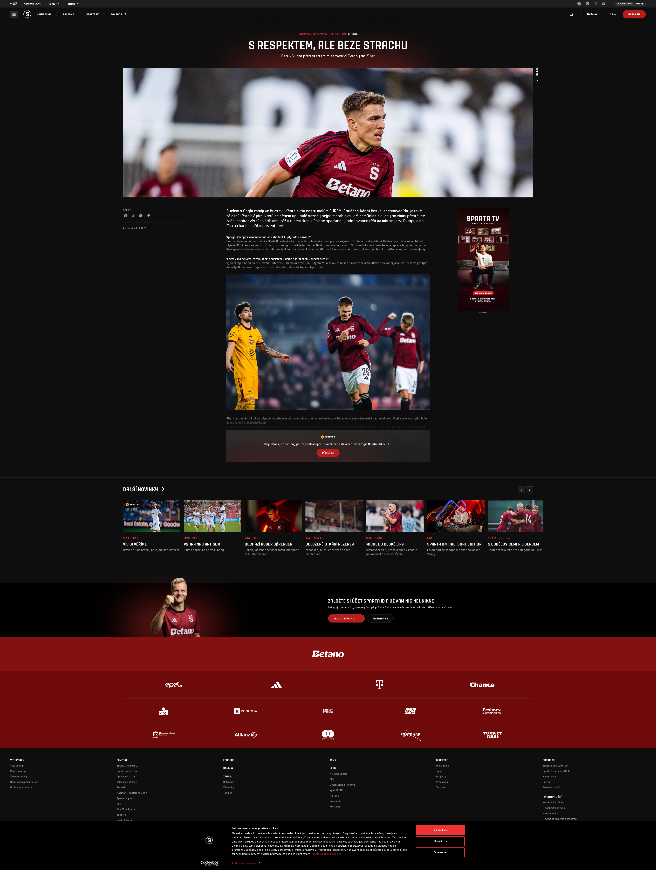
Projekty (441, 776)
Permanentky (18, 770)
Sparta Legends (126, 798)
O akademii (442, 765)
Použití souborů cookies (326, 853)
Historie (334, 795)
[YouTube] (604, 4)
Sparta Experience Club (556, 770)
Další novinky (140, 489)
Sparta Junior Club (127, 770)
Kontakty (335, 806)
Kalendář (228, 781)
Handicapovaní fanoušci (24, 781)
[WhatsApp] (141, 215)
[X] (595, 4)
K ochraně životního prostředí (560, 818)
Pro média (335, 801)
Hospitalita (549, 776)
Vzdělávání (442, 781)
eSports (121, 814)
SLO (119, 803)
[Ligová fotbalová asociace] (13, 4)
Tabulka (227, 792)
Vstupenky (16, 765)
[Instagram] (587, 4)
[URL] (148, 215)
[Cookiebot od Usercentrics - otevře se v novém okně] (209, 863)
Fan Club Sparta (126, 809)
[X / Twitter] (133, 215)
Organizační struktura (342, 784)
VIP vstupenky (18, 776)
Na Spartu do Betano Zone (132, 792)
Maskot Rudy (124, 820)
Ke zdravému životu (554, 802)
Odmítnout (440, 852)
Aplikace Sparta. (126, 776)
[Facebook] (579, 4)
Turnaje (440, 787)
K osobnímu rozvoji (554, 807)
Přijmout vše (440, 829)
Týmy (439, 770)
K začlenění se (551, 813)
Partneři (547, 781)
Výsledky (228, 787)
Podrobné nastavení (244, 863)
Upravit (438, 841)
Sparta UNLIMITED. (127, 765)
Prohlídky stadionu (21, 787)
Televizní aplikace (127, 781)
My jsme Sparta (338, 773)
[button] (44, 14)
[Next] (529, 489)
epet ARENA (336, 790)
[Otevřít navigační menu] (14, 14)
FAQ (332, 779)
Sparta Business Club (555, 765)
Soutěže (121, 787)
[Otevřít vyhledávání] (571, 14)
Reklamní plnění (552, 787)
